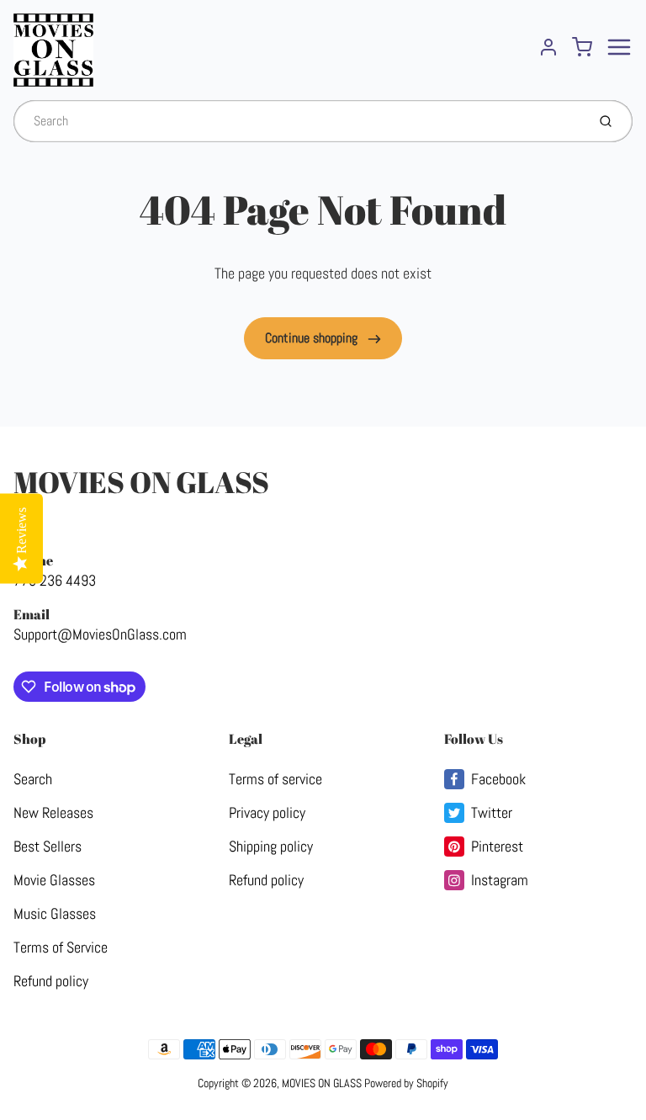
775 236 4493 (54, 580)
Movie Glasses (54, 879)
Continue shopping (313, 338)
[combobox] (298, 121)
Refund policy (50, 980)
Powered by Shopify (406, 1083)
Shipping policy (271, 846)
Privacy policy (267, 812)
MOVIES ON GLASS (141, 482)
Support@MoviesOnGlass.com (100, 634)
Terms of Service (60, 947)
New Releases (53, 812)
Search (32, 778)
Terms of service (275, 778)
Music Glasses (54, 913)
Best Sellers (47, 846)
